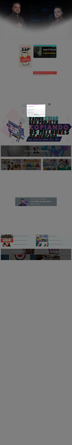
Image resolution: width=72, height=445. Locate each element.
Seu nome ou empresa (31, 109)
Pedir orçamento (36, 114)
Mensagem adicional (30, 112)
